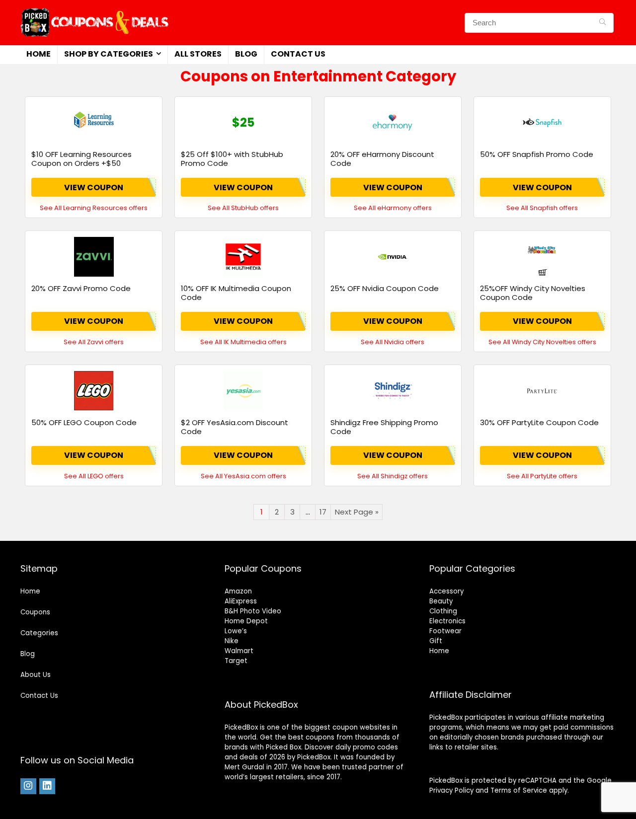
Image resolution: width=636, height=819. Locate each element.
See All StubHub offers (243, 208)
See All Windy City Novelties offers (542, 342)
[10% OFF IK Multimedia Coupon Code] (243, 257)
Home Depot (246, 621)
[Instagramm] (28, 786)
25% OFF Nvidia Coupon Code (384, 288)
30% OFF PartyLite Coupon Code (539, 422)
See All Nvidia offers (392, 342)
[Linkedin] (47, 786)
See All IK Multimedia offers (243, 342)
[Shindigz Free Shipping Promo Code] (392, 391)
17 (322, 512)
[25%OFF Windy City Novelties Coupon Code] (542, 257)
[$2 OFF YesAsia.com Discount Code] (243, 391)
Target (236, 661)
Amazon (238, 591)
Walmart (239, 651)
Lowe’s (236, 631)
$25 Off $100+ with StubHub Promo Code (232, 158)
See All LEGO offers (94, 476)
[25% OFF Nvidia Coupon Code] (392, 257)
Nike (231, 641)
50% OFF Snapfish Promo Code (536, 154)
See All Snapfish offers (542, 208)
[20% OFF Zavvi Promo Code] (93, 257)
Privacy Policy (451, 790)
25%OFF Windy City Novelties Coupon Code (532, 292)
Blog (246, 54)
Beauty (441, 601)
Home (38, 54)
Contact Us (298, 54)
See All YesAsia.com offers (243, 476)
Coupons (35, 612)
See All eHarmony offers (393, 208)
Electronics (447, 621)
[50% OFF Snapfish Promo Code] (542, 123)
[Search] (602, 23)
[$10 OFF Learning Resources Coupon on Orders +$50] (93, 123)
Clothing (443, 611)
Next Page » (357, 512)
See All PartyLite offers (542, 476)
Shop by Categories (108, 54)
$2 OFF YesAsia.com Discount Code (234, 427)
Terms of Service (518, 790)
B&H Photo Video (253, 611)
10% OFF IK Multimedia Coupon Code (236, 292)
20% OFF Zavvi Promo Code (81, 288)
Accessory (446, 591)
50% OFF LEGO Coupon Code (84, 422)
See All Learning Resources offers (94, 208)
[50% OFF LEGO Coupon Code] (93, 391)
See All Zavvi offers (94, 342)
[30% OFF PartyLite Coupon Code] (542, 391)
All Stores (198, 54)
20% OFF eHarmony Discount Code (382, 158)
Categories (39, 633)
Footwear (445, 631)
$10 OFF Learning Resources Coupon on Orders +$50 (81, 158)
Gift (435, 641)
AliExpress (241, 601)
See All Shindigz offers (392, 476)
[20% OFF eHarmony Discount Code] (392, 123)
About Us (35, 674)
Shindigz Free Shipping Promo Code (384, 427)
